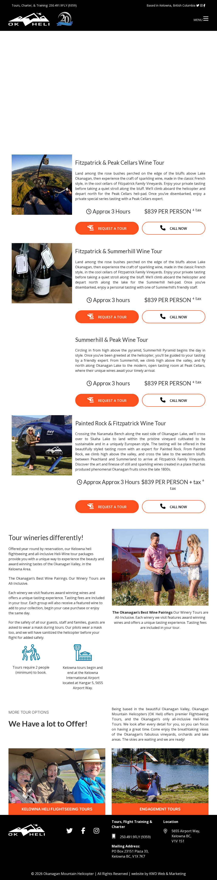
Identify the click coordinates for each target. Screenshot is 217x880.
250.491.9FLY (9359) (63, 5)
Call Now (178, 228)
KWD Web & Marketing (167, 873)
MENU (198, 20)
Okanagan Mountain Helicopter (68, 873)
